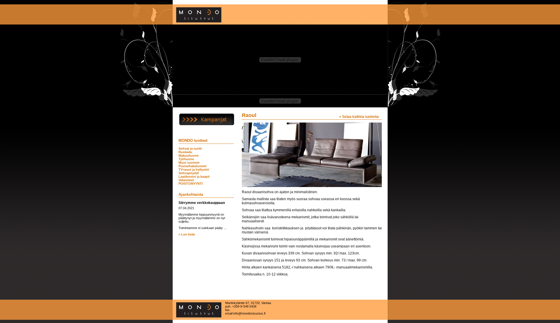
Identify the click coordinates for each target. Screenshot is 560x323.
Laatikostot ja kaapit (194, 176)
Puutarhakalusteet (192, 166)
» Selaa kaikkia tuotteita (359, 117)
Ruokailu (185, 152)
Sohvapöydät (188, 173)
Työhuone (186, 159)
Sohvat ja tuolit (190, 148)
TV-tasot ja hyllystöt (193, 169)
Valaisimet (186, 180)
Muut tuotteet (189, 162)
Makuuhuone (188, 155)
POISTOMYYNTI (190, 183)
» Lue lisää (186, 234)
